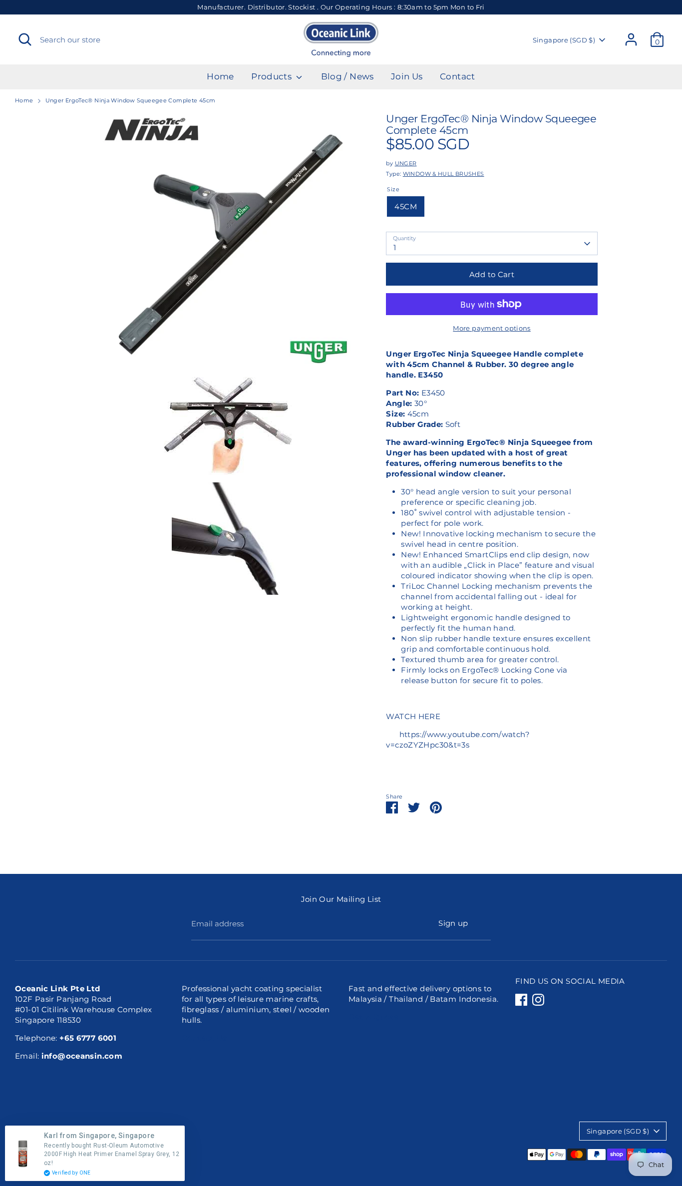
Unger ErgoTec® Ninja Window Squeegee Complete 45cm (130, 100)
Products (272, 76)
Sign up (453, 923)
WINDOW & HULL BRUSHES (443, 173)
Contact (457, 76)
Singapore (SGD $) (564, 40)
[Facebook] (521, 1000)
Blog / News (347, 76)
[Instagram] (538, 1000)
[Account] (631, 39)
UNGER (406, 163)
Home (220, 76)
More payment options (492, 328)
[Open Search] (25, 39)
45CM (405, 206)
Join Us (407, 76)
